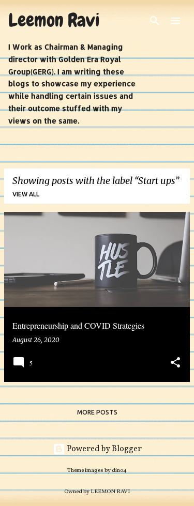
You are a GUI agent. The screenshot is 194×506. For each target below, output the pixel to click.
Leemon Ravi (54, 20)
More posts (97, 412)
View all (25, 194)
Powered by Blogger (103, 449)
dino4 (119, 470)
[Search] (154, 20)
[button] (175, 363)
